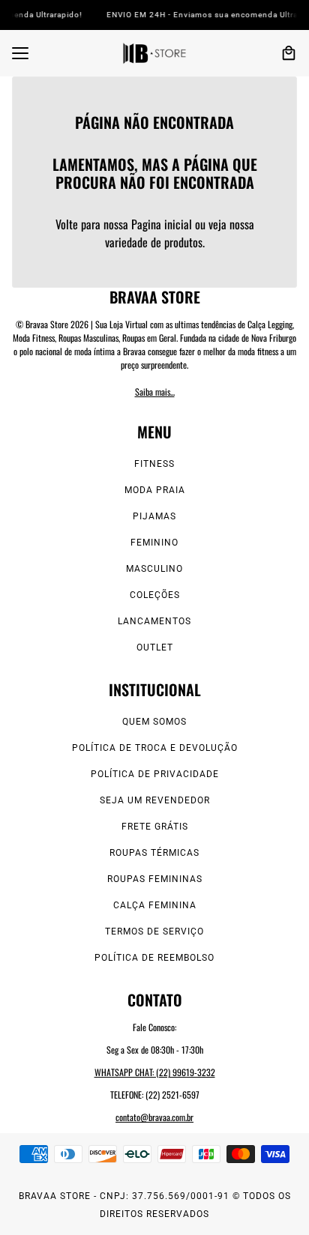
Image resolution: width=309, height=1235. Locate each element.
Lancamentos (154, 621)
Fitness (154, 464)
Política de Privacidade (155, 774)
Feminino (154, 542)
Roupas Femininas (154, 879)
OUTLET (154, 647)
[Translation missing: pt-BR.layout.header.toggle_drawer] (20, 53)
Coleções (155, 595)
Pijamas (154, 516)
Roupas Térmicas (155, 853)
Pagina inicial (161, 224)
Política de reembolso (154, 957)
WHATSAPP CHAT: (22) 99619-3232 (154, 1072)
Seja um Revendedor (155, 800)
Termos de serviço (154, 931)
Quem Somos (154, 721)
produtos (183, 242)
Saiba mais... (155, 391)
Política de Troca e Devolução (155, 748)
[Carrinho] (288, 53)
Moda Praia (154, 490)
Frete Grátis (155, 826)
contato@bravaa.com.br (155, 1117)
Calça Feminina (154, 905)
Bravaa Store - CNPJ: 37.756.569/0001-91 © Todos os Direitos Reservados (155, 1205)
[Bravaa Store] (154, 53)
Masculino (154, 569)
